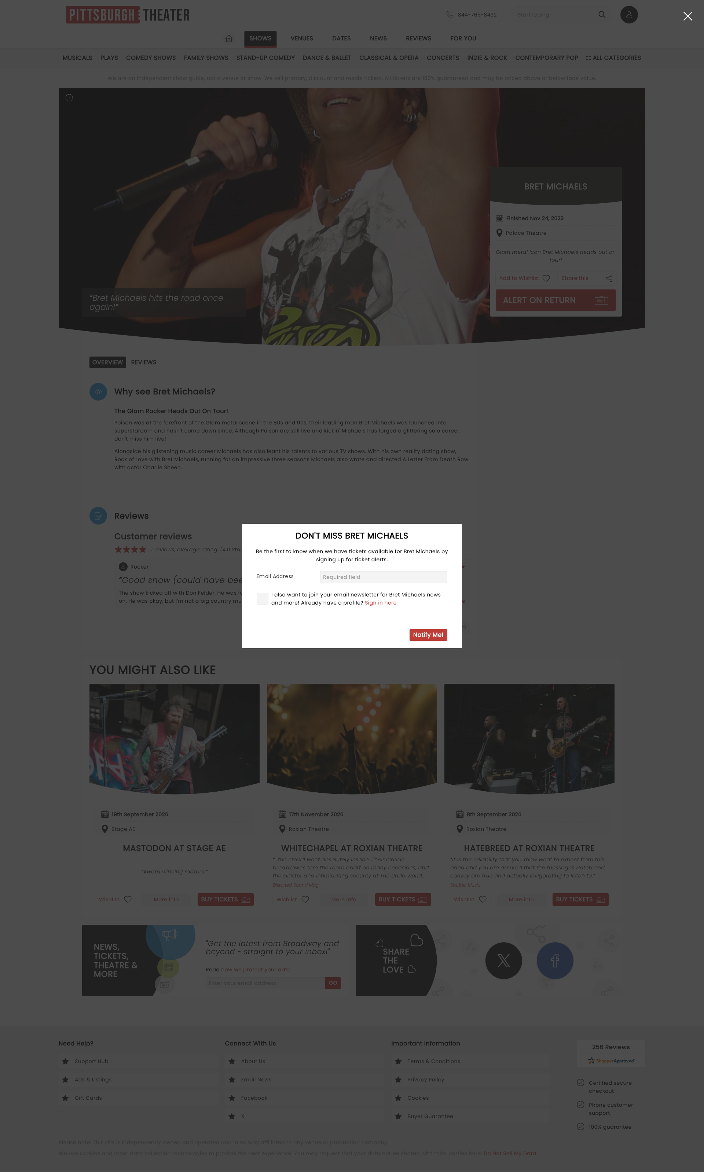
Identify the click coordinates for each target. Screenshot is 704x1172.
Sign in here (381, 602)
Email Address (275, 576)
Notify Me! (428, 635)
